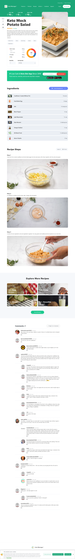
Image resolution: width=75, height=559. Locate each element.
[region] (37, 554)
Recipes (35, 6)
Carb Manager (10, 6)
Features (23, 6)
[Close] (73, 554)
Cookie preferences (47, 554)
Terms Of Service (68, 2)
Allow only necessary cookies (58, 554)
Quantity (11, 60)
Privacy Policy (60, 2)
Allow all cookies (68, 554)
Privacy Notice (8, 557)
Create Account (61, 74)
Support (52, 6)
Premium (29, 6)
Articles (40, 6)
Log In (59, 6)
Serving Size (20, 60)
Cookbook (46, 6)
